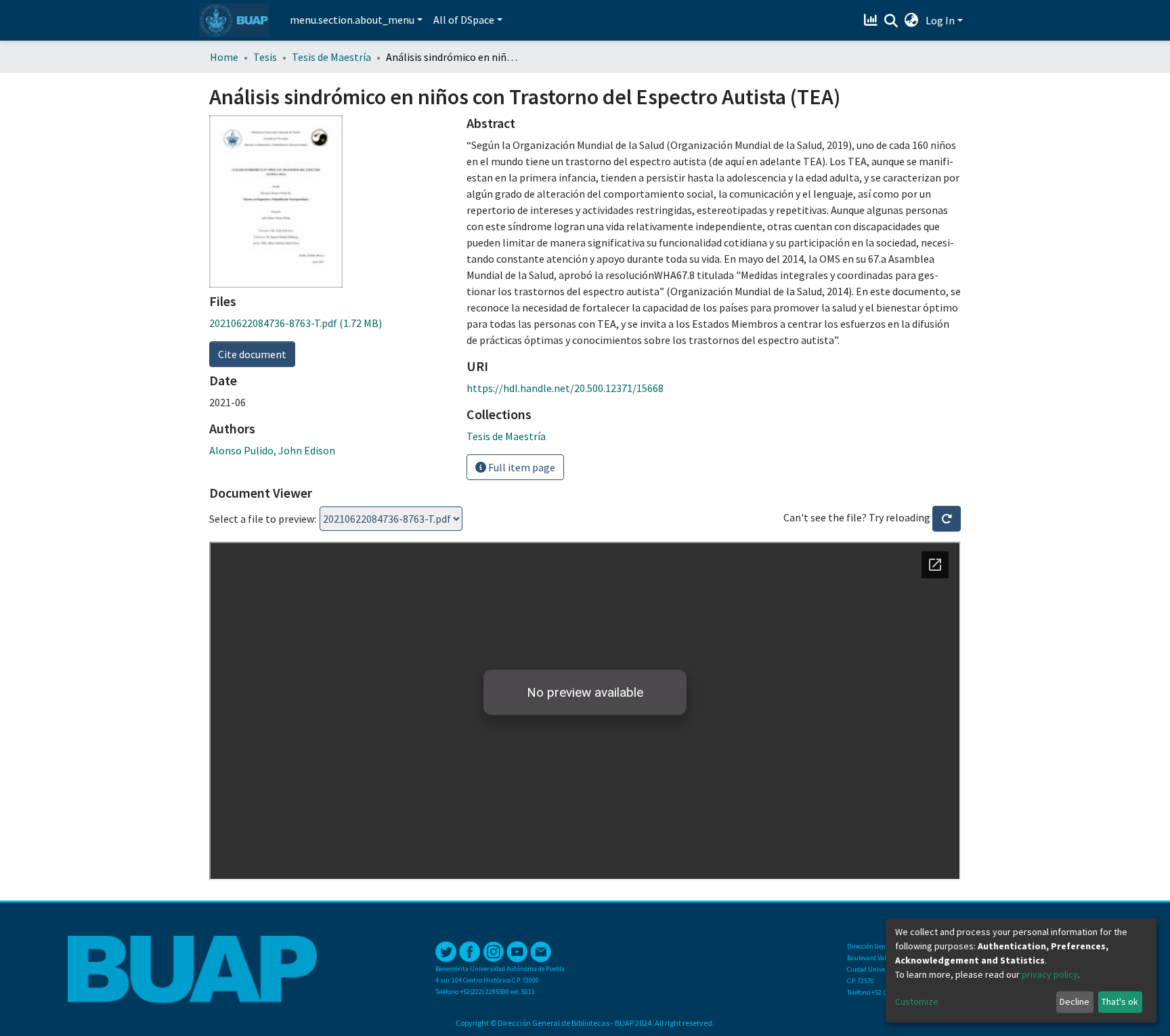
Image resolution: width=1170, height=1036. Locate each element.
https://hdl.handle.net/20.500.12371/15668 (565, 388)
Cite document (252, 354)
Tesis (265, 57)
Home (224, 57)
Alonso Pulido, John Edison (272, 450)
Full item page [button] (520, 467)
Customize (916, 1001)
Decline (1074, 1001)
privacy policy (1050, 974)
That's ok (1120, 1001)
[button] (912, 20)
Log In (940, 20)
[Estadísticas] (872, 20)
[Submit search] (891, 21)
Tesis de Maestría (331, 57)
